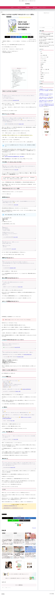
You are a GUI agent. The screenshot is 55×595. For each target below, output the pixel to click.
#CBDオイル (23, 417)
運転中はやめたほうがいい (16, 76)
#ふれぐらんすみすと (28, 417)
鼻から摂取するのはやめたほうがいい (18, 77)
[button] (30, 37)
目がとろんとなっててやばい (17, 71)
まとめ (13, 87)
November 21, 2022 (20, 356)
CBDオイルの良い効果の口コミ (16, 81)
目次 (18, 68)
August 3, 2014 (12, 467)
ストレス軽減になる (15, 82)
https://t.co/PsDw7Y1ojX (27, 354)
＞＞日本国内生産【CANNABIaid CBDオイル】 (9, 505)
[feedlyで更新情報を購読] (18, 525)
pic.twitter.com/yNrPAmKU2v (26, 389)
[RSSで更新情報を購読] (20, 525)
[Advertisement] (19, 60)
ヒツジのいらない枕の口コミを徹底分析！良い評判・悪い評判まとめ (46, 40)
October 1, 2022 (18, 391)
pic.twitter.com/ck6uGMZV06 (7, 418)
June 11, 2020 (16, 439)
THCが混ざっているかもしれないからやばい (19, 72)
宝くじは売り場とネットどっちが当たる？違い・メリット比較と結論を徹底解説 (46, 34)
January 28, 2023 (17, 347)
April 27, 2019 (20, 286)
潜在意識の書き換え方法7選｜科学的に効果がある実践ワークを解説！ (46, 37)
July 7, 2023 (12, 420)
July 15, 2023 (16, 204)
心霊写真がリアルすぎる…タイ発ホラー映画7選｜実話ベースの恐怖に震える (46, 43)
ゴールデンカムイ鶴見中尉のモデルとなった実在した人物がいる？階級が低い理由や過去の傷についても (46, 105)
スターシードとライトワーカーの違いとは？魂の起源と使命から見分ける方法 (46, 46)
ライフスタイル (4, 514)
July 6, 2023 (16, 169)
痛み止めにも (15, 86)
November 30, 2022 (16, 100)
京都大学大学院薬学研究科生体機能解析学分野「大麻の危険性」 (14, 156)
